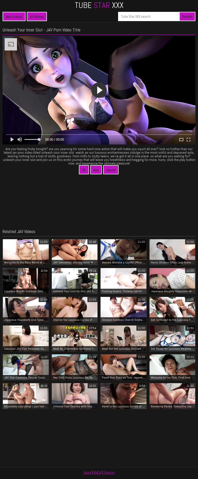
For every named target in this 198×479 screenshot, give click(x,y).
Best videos (14, 16)
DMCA (97, 472)
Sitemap (109, 472)
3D (84, 170)
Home (87, 472)
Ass (96, 170)
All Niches (37, 16)
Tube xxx (99, 5)
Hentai (111, 170)
